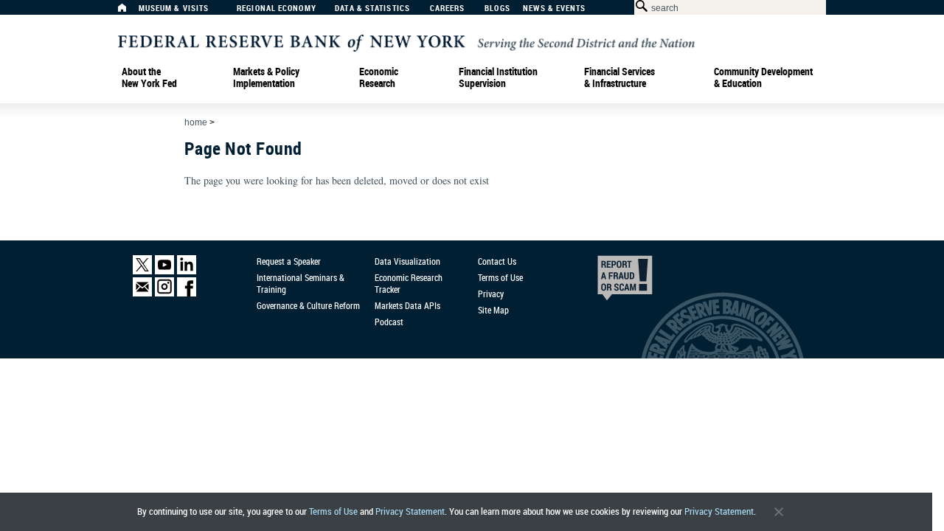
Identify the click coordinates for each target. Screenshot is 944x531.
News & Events (554, 8)
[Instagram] (164, 293)
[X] (142, 271)
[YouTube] (164, 271)
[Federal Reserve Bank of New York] (406, 41)
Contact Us (497, 261)
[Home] (130, 11)
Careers (447, 8)
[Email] (142, 293)
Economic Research (378, 77)
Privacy (491, 293)
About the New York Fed (149, 77)
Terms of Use (333, 511)
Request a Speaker (289, 261)
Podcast (389, 321)
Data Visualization (407, 261)
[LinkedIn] (186, 271)
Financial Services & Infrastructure (619, 77)
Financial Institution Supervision (498, 77)
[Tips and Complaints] (605, 281)
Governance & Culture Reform (308, 305)
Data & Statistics (372, 8)
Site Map (493, 310)
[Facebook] (186, 293)
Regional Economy (276, 8)
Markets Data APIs (407, 305)
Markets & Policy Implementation (266, 77)
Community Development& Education (763, 77)
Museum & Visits (174, 8)
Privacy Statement (410, 511)
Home (195, 122)
